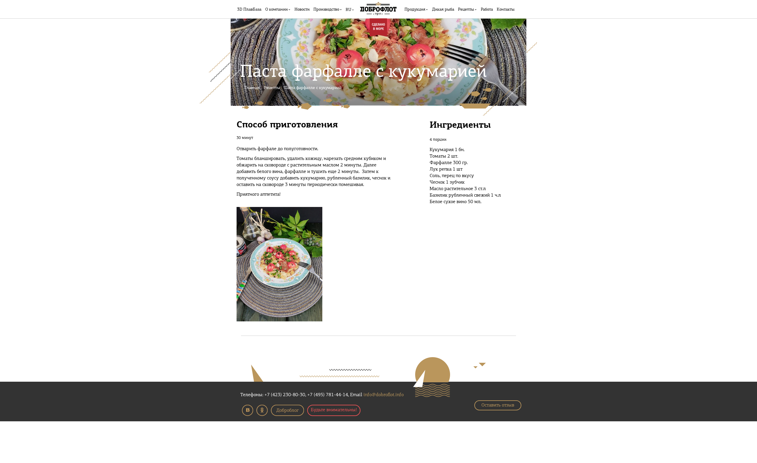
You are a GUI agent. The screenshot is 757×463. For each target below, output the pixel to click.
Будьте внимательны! (334, 410)
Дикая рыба (443, 9)
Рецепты (466, 9)
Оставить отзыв (497, 405)
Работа (487, 9)
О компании (276, 9)
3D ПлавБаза (249, 9)
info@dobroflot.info (383, 395)
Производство (326, 9)
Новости (302, 9)
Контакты (506, 9)
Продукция (415, 9)
